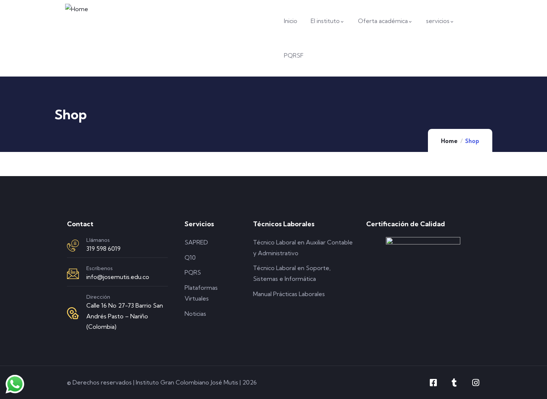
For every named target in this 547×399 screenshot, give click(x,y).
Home (449, 141)
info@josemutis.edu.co (117, 276)
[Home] (76, 9)
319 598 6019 (103, 248)
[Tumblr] (454, 383)
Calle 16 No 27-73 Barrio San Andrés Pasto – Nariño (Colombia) (124, 316)
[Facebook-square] (433, 383)
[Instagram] (475, 383)
